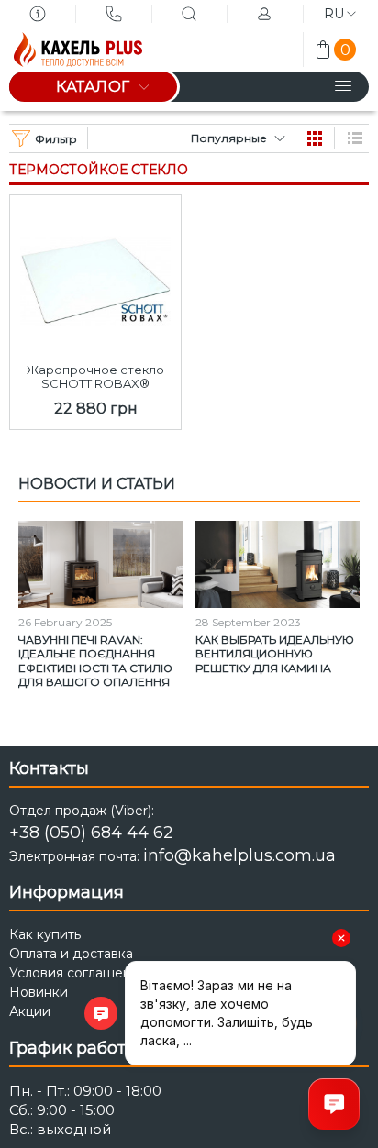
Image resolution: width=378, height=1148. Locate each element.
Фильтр (56, 139)
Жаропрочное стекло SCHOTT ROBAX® (95, 376)
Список (355, 138)
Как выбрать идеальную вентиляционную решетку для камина (274, 654)
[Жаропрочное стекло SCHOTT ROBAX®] (95, 275)
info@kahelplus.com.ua (239, 855)
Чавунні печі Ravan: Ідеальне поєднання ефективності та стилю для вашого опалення (95, 661)
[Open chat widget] (334, 1104)
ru (334, 14)
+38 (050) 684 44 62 (91, 832)
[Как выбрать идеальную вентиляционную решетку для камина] (277, 564)
